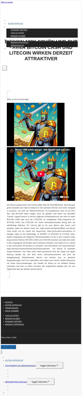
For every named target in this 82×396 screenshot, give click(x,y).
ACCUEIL (11, 21)
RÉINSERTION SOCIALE (16, 382)
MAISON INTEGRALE (19, 43)
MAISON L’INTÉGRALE (14, 324)
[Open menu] (4, 67)
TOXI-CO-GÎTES (17, 33)
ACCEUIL (9, 302)
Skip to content (7, 2)
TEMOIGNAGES (11, 308)
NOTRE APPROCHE (15, 24)
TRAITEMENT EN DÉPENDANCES (20, 366)
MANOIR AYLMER (18, 36)
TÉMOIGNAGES (17, 46)
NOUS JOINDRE (14, 48)
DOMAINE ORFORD (19, 30)
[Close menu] (1, 352)
